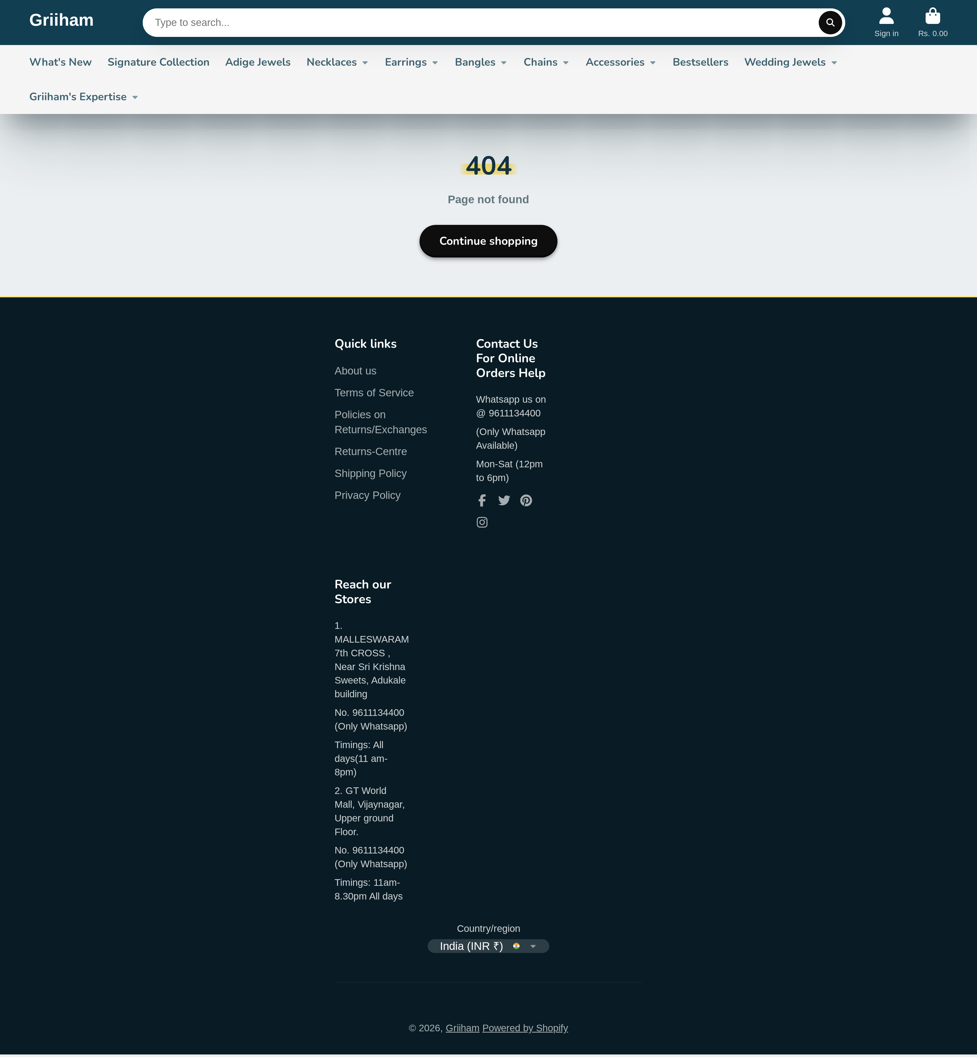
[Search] (830, 22)
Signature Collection (159, 62)
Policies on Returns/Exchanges (381, 422)
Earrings (406, 62)
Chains (541, 62)
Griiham (463, 1027)
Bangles (475, 62)
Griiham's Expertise (78, 96)
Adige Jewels (258, 62)
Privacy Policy (368, 495)
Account (886, 22)
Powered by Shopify (525, 1027)
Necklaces (332, 62)
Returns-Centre (371, 451)
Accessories (615, 62)
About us (356, 371)
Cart (933, 22)
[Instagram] (482, 522)
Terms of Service (374, 393)
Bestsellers (701, 62)
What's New (60, 62)
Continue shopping (488, 241)
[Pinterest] (526, 500)
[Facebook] (482, 500)
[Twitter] (504, 500)
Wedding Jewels (785, 62)
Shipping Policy (371, 473)
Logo (61, 22)
